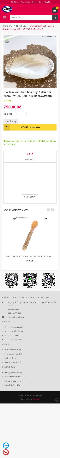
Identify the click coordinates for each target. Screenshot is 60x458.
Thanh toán (25, 2)
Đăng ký (47, 2)
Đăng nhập (36, 2)
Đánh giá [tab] (30, 160)
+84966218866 (30, 127)
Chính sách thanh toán (13, 327)
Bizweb (36, 399)
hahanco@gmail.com (15, 317)
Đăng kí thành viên (12, 385)
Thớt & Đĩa (21, 26)
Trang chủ (7, 26)
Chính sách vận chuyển (13, 331)
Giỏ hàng (14, 2)
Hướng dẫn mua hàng (13, 373)
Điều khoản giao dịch (13, 354)
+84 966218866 (13, 310)
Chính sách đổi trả (12, 335)
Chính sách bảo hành (13, 339)
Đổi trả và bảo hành (12, 381)
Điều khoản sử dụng (12, 350)
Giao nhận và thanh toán (14, 377)
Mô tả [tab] (30, 154)
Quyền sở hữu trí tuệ (12, 362)
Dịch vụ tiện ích (10, 358)
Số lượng (7, 114)
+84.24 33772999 (14, 313)
